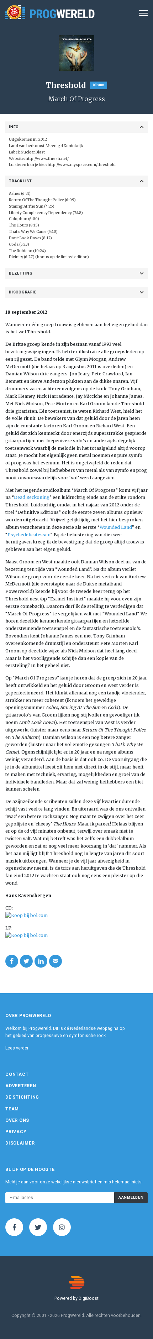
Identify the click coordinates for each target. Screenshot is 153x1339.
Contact (16, 1074)
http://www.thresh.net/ (47, 158)
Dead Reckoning (31, 497)
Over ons (17, 1120)
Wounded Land (116, 527)
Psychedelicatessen (28, 534)
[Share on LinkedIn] (41, 961)
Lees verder (16, 1048)
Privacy (15, 1131)
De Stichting (22, 1097)
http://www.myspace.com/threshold (82, 164)
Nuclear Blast (33, 152)
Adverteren (20, 1085)
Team (12, 1108)
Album (98, 85)
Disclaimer (20, 1143)
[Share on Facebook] (11, 961)
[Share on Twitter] (26, 961)
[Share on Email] (55, 961)
